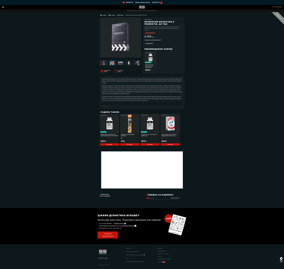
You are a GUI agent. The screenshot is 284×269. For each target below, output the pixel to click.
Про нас (160, 256)
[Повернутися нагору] (281, 255)
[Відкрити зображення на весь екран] (138, 20)
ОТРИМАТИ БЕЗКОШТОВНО (107, 235)
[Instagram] (101, 258)
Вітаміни (112, 15)
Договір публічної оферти (164, 259)
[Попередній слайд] (102, 37)
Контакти (160, 248)
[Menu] (3, 7)
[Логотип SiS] (142, 7)
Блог (127, 258)
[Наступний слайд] (138, 37)
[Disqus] (142, 169)
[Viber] (281, 261)
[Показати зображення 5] (137, 63)
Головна (104, 15)
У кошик (110, 144)
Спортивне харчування (132, 251)
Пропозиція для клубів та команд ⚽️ (135, 255)
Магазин (128, 248)
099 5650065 (277, 7)
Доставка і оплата (162, 251)
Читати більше (105, 106)
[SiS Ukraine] (102, 252)
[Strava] (104, 258)
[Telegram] (281, 258)
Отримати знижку (175, 198)
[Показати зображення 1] (104, 63)
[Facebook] (99, 258)
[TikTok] (106, 258)
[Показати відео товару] (112, 63)
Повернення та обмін (163, 253)
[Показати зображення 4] (129, 63)
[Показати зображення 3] (120, 63)
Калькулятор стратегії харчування (135, 261)
